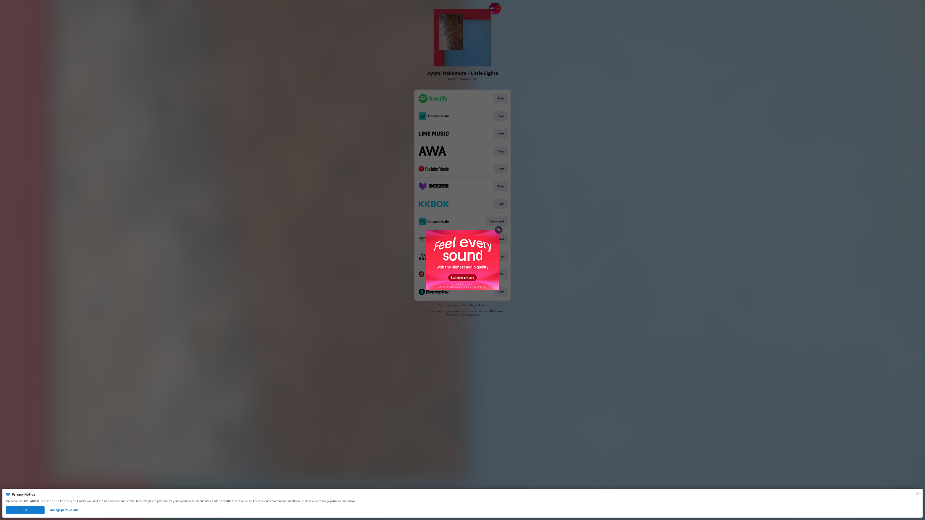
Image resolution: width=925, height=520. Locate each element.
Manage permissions (64, 510)
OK (25, 510)
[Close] (917, 494)
